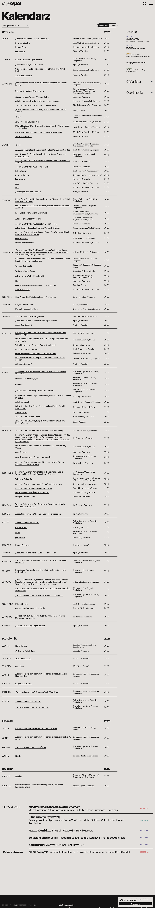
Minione (113, 25)
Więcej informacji (132, 900)
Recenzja (144, 808)
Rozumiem (135, 904)
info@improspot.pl (67, 905)
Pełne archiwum (13, 852)
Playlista (144, 820)
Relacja (144, 830)
